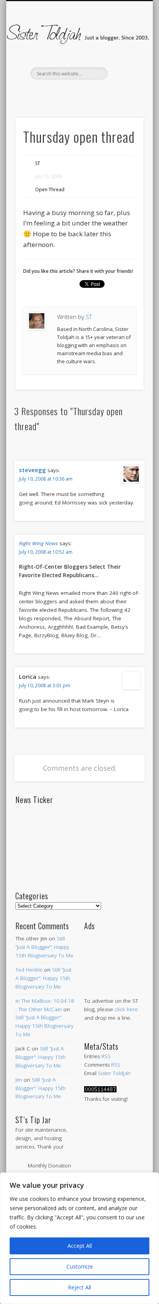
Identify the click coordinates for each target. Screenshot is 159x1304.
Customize (79, 1266)
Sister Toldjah (114, 1073)
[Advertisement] (114, 956)
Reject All (79, 1287)
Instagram (111, 93)
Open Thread (49, 189)
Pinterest (78, 93)
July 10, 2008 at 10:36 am (46, 479)
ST (37, 163)
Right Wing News (38, 543)
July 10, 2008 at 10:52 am (46, 552)
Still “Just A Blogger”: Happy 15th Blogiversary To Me (44, 947)
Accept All (80, 1245)
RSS (106, 1056)
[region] (79, 1238)
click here (126, 1009)
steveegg (32, 470)
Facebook (46, 93)
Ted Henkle (28, 969)
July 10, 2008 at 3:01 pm (44, 685)
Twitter (62, 93)
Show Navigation (124, 69)
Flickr (94, 93)
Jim (18, 1079)
